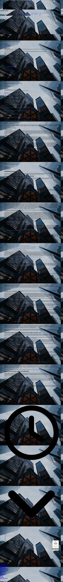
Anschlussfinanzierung (4, 570)
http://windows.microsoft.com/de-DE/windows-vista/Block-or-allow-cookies (23, 246)
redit (1, 573)
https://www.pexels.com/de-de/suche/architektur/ (12, 97)
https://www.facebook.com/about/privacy (25, 348)
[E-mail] (5, 534)
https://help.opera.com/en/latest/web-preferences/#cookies (17, 250)
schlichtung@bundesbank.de (12, 65)
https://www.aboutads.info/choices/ (18, 252)
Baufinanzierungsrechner (4, 565)
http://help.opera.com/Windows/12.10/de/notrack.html (16, 260)
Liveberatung (23, 14)
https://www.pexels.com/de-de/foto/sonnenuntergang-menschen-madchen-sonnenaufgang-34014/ (20, 117)
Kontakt (31, 14)
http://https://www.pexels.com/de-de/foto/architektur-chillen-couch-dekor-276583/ (17, 107)
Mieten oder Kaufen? (3, 566)
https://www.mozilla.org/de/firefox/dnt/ (17, 258)
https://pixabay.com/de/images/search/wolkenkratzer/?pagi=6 (14, 100)
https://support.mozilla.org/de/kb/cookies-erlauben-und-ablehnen (18, 245)
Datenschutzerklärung (4, 578)
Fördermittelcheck (3, 574)
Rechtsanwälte (31, 148)
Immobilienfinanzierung (4, 564)
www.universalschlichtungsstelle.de (13, 81)
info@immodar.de (17, 321)
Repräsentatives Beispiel (4, 569)
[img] (31, 5)
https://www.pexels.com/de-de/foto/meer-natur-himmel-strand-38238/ (15, 110)
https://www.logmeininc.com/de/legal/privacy (36, 381)
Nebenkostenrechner (3, 568)
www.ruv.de (9, 56)
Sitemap (40, 14)
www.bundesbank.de (10, 66)
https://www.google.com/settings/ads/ (13, 230)
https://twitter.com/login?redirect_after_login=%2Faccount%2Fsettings (40, 369)
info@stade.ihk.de (10, 73)
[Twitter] (5, 536)
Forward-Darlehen (3, 571)
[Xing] (5, 539)
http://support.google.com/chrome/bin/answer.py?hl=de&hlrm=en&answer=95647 (22, 248)
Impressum (35, 14)
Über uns (27, 14)
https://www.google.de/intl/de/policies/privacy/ (28, 229)
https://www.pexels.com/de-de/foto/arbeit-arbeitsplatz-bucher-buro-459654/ (16, 90)
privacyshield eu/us (21, 380)
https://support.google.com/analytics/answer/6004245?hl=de (17, 221)
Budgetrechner (2, 567)
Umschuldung (2, 572)
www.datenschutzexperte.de (25, 388)
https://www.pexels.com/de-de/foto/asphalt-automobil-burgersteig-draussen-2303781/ (18, 120)
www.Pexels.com (7, 92)
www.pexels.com (7, 102)
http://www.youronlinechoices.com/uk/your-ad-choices (35, 252)
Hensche (27, 148)
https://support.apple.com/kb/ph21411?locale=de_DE (16, 249)
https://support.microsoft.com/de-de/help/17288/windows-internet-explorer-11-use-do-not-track (26, 259)
